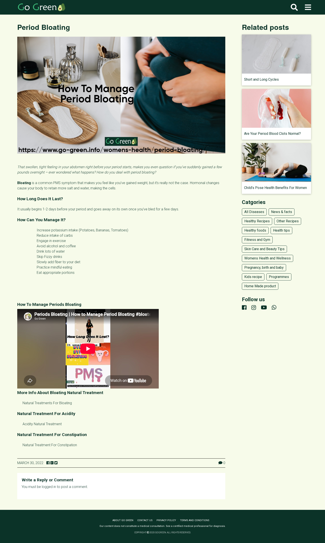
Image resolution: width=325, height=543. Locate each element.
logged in (49, 487)
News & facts (281, 212)
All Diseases (254, 212)
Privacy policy (166, 520)
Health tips (281, 230)
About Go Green (123, 520)
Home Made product (260, 286)
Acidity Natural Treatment (42, 424)
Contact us (145, 520)
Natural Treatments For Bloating (47, 403)
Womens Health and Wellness (267, 258)
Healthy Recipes (257, 221)
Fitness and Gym (257, 240)
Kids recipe (253, 277)
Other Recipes (288, 221)
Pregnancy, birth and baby (264, 267)
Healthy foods (255, 230)
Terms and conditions (194, 520)
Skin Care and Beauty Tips (264, 249)
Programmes (279, 277)
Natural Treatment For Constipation (50, 445)
